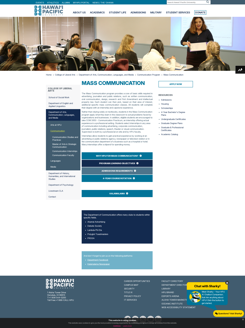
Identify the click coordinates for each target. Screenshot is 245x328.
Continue (117, 326)
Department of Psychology (61, 185)
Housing (165, 104)
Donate (200, 12)
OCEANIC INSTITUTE (172, 303)
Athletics (53, 2)
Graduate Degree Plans (171, 123)
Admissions (138, 12)
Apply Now (175, 84)
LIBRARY (166, 288)
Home (49, 74)
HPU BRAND (168, 292)
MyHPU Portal (81, 2)
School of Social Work (58, 97)
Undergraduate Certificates (173, 119)
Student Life (117, 12)
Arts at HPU (56, 125)
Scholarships (167, 108)
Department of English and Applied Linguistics (60, 104)
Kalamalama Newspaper (98, 264)
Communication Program (148, 74)
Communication (57, 131)
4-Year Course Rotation (117, 178)
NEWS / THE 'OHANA (103, 2)
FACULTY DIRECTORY (172, 281)
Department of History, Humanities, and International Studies (61, 176)
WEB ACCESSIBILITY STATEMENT (179, 307)
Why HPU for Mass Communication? (117, 156)
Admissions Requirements (117, 171)
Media (53, 167)
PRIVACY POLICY (132, 296)
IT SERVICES (130, 300)
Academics (97, 12)
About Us (79, 12)
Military (156, 12)
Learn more (127, 326)
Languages (55, 161)
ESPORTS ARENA (170, 296)
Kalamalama (117, 193)
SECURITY (129, 288)
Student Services (178, 12)
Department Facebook (97, 260)
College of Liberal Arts (65, 74)
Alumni (66, 2)
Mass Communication (173, 74)
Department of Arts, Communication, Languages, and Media (106, 74)
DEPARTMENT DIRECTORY (175, 285)
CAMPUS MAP (131, 285)
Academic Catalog (169, 134)
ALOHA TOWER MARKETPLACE (177, 300)
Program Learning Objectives (117, 163)
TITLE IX (128, 292)
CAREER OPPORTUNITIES (137, 281)
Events (40, 2)
